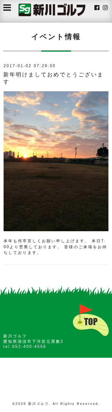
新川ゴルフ (38, 403)
